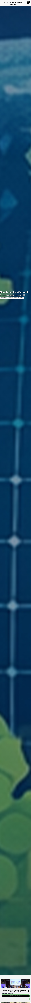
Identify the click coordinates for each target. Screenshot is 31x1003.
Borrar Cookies (15, 999)
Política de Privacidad (7, 993)
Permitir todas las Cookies (16, 995)
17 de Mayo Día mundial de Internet (13, 3)
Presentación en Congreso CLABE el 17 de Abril (12, 297)
